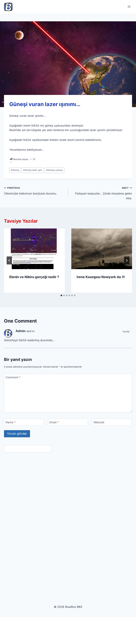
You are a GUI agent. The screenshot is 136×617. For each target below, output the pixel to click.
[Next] (126, 260)
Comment (13, 377)
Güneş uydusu (54, 170)
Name (10, 422)
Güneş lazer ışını (32, 170)
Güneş (15, 170)
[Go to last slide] (9, 260)
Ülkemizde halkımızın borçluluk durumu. (30, 191)
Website (99, 422)
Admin (21, 331)
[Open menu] (129, 6)
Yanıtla (126, 331)
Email (54, 422)
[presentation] (34, 248)
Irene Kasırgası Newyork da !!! (101, 277)
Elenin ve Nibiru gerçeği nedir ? (34, 277)
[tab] (61, 295)
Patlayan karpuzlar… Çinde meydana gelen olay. (103, 193)
